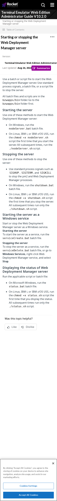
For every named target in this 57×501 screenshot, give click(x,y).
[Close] (53, 463)
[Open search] (43, 4)
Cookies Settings (28, 486)
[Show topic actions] (52, 37)
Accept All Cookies (28, 495)
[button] (28, 30)
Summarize (43, 68)
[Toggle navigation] (52, 4)
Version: (6, 56)
